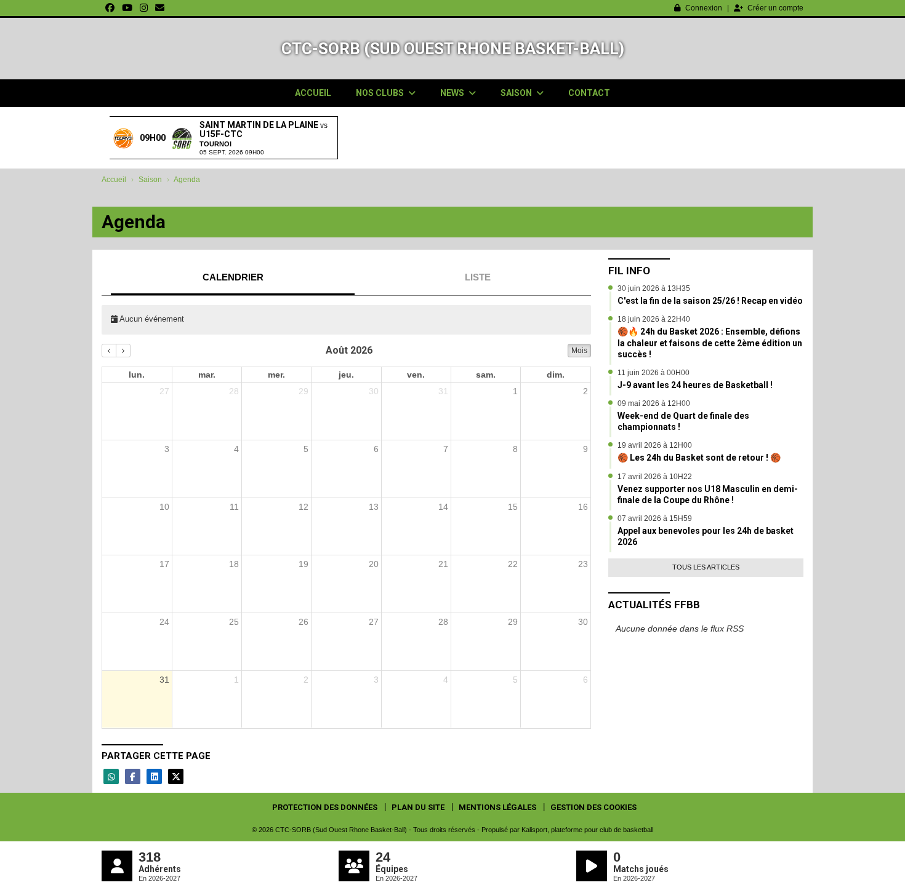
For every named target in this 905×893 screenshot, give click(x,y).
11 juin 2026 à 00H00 (653, 372)
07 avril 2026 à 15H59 (654, 518)
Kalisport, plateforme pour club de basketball (587, 829)
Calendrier (233, 277)
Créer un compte (775, 8)
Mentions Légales (497, 807)
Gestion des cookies (593, 807)
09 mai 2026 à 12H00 (653, 403)
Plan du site (418, 807)
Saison (517, 93)
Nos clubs (381, 93)
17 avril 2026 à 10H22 (654, 476)
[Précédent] (109, 350)
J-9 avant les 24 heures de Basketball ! (695, 385)
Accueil (313, 93)
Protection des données (324, 807)
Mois (579, 350)
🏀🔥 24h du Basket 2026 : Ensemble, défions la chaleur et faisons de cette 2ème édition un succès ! (709, 343)
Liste (478, 277)
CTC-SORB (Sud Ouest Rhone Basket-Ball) (452, 48)
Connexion (703, 8)
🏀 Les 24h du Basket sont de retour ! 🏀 (699, 457)
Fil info (629, 270)
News (453, 93)
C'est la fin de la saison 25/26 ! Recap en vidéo (710, 301)
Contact (589, 93)
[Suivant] (123, 350)
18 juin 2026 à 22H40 (653, 319)
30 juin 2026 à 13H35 (653, 288)
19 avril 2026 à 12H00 (654, 445)
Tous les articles (705, 567)
